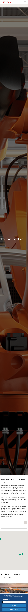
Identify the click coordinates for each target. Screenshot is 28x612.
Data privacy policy (6, 599)
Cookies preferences (14, 601)
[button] (22, 554)
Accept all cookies (14, 609)
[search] (21, 2)
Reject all (14, 605)
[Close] (25, 595)
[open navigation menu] (25, 2)
